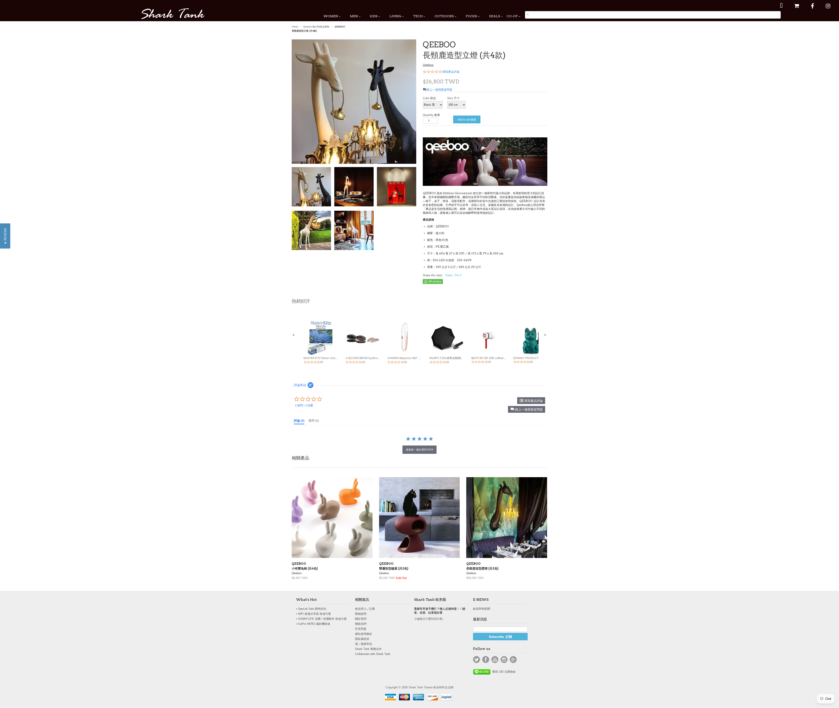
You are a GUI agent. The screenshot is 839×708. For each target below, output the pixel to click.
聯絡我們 (360, 623)
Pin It (458, 275)
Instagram (504, 659)
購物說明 (360, 613)
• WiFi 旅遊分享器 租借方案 (313, 613)
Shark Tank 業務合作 (368, 649)
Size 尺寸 (453, 98)
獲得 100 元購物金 (503, 671)
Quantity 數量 (431, 115)
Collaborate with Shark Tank (372, 654)
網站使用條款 (363, 633)
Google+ (513, 659)
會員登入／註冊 (365, 608)
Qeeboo (428, 65)
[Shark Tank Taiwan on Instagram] (828, 6)
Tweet (448, 275)
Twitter (476, 659)
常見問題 (360, 628)
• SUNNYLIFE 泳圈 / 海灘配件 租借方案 (321, 618)
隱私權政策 (362, 639)
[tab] (299, 421)
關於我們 (360, 618)
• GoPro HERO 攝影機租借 (313, 623)
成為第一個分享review (419, 449)
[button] (294, 335)
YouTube (494, 659)
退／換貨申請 (363, 644)
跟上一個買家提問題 (439, 90)
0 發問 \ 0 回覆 (304, 405)
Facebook (485, 659)
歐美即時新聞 (481, 608)
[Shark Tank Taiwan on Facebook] (812, 6)
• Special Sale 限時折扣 (311, 608)
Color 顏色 (429, 98)
